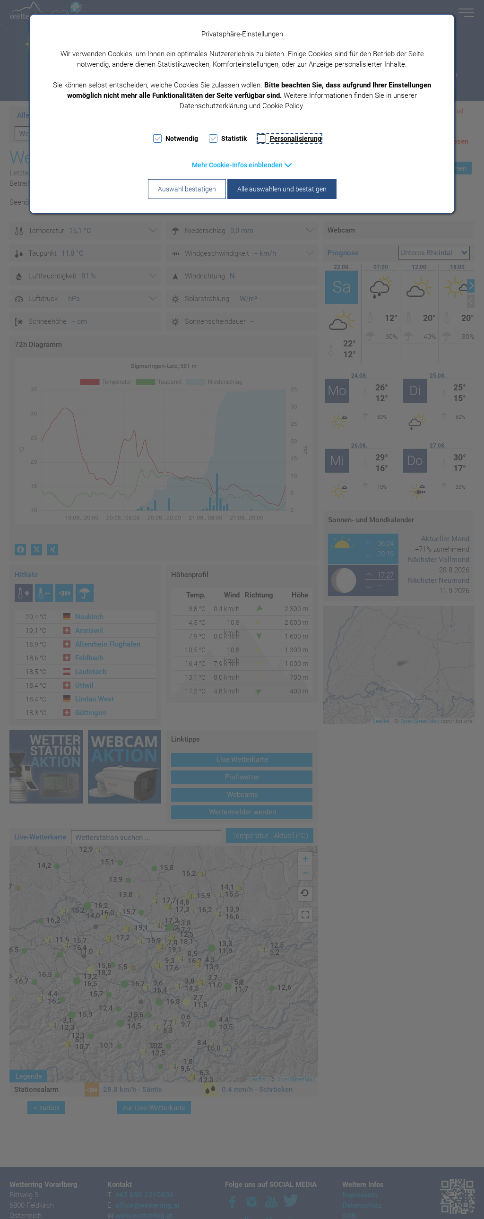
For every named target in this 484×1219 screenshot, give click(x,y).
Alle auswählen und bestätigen (282, 189)
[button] (242, 165)
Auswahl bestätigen (187, 189)
